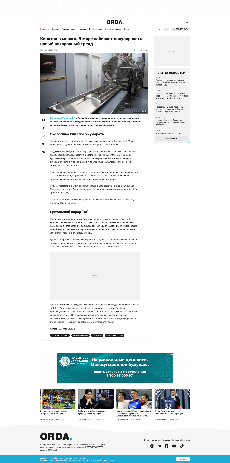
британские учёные (60, 335)
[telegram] (159, 447)
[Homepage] (115, 22)
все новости (171, 138)
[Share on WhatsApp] (43, 136)
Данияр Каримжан (46, 420)
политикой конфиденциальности (101, 460)
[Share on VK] (43, 152)
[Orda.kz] (56, 442)
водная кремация (81, 335)
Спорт (127, 29)
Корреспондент (142, 50)
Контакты (155, 440)
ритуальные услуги (115, 335)
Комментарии (95, 29)
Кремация (98, 335)
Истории (82, 29)
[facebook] (166, 447)
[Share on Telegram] (43, 128)
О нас (146, 440)
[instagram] (152, 447)
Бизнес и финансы (113, 29)
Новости (55, 29)
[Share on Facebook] (43, 120)
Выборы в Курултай (181, 440)
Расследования (69, 29)
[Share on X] (43, 144)
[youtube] (174, 447)
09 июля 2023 (47, 50)
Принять (183, 459)
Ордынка (44, 29)
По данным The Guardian (62, 118)
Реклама (166, 440)
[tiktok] (181, 447)
